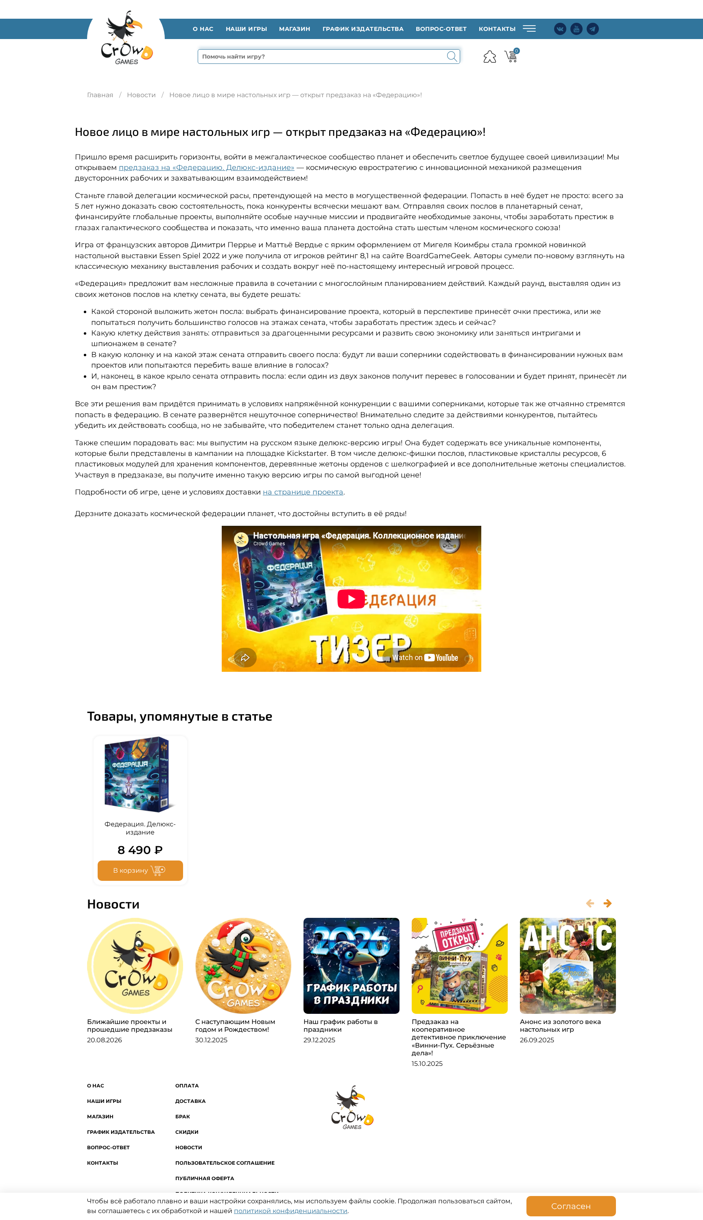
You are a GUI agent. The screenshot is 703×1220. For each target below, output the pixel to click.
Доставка (190, 1101)
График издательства (363, 29)
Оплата (187, 1086)
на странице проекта (303, 492)
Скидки (187, 1132)
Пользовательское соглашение (225, 1163)
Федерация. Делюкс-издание (140, 828)
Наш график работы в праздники (340, 1025)
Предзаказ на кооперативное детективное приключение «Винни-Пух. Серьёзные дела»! (459, 1037)
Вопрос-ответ (441, 29)
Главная (100, 95)
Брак (182, 1116)
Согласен (571, 1206)
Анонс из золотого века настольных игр (560, 1025)
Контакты (497, 29)
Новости (141, 95)
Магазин (294, 29)
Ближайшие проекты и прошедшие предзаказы (129, 1025)
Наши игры (246, 29)
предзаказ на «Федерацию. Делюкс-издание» (207, 167)
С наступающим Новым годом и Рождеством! (235, 1025)
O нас (203, 29)
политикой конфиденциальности (290, 1211)
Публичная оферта (204, 1178)
